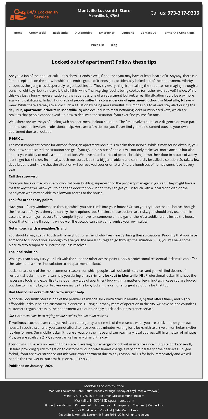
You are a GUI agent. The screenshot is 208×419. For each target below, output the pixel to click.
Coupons (127, 33)
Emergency (107, 33)
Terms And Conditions (178, 33)
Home (18, 33)
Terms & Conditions (83, 410)
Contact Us (148, 33)
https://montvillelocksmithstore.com (120, 395)
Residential (60, 33)
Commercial (37, 33)
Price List (97, 45)
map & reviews (147, 391)
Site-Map (121, 410)
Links (134, 410)
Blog (114, 45)
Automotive (83, 33)
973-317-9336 (183, 12)
